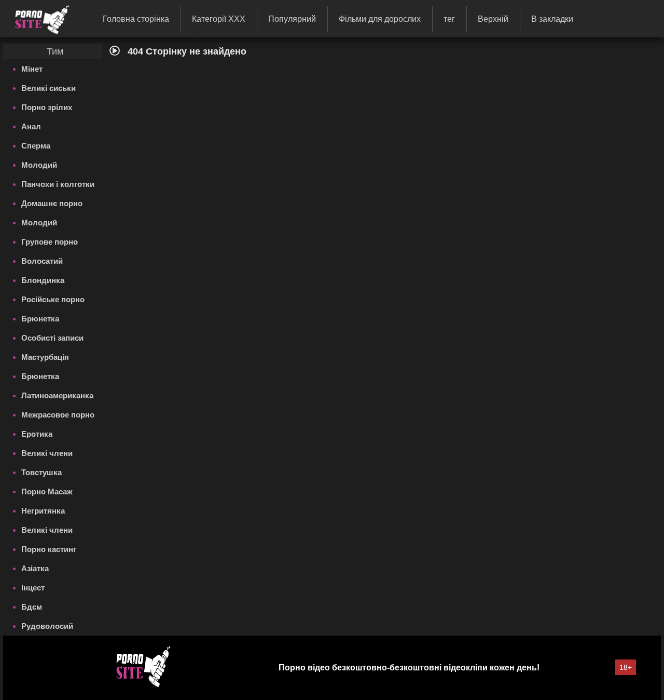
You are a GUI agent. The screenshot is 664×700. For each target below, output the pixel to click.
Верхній (493, 19)
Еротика (36, 433)
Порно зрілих (46, 107)
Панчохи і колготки (57, 184)
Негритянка (43, 510)
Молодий (39, 164)
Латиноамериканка (57, 395)
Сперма (35, 145)
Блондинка (42, 280)
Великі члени (47, 453)
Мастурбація (45, 357)
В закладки (552, 19)
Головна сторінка (136, 19)
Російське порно (53, 299)
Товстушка (41, 472)
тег (449, 19)
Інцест (33, 587)
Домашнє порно (51, 203)
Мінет (32, 68)
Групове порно (49, 241)
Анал (31, 126)
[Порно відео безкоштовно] (35, 18)
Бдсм (31, 606)
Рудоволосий (47, 626)
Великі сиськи (48, 88)
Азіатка (35, 568)
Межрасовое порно (57, 414)
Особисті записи (52, 337)
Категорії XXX (218, 19)
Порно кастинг (48, 549)
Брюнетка (40, 318)
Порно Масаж (47, 491)
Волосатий (42, 261)
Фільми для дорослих (380, 19)
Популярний (292, 19)
